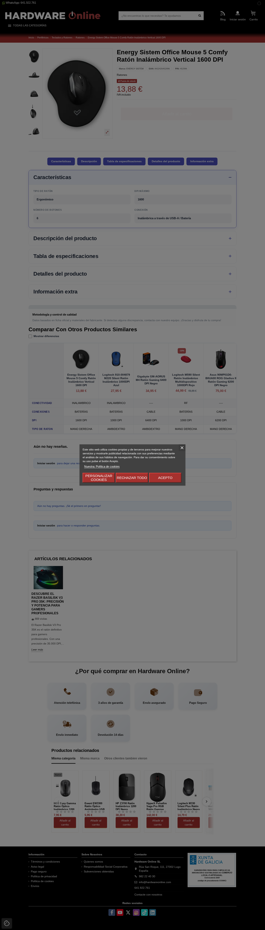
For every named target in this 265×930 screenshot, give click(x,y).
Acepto (165, 478)
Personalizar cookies (98, 478)
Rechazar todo (132, 478)
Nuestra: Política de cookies (102, 466)
